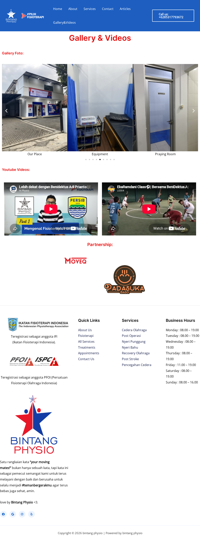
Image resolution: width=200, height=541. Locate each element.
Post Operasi (131, 336)
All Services (86, 341)
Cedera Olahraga (134, 330)
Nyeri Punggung (134, 341)
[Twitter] (12, 514)
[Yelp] (31, 514)
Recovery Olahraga (136, 353)
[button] (6, 110)
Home (57, 9)
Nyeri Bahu (130, 347)
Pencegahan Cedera (136, 365)
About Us (85, 330)
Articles (125, 9)
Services (90, 9)
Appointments (88, 353)
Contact (107, 9)
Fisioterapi (86, 336)
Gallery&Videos (64, 22)
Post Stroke (130, 359)
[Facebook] (3, 514)
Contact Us (86, 359)
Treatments (86, 347)
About (72, 9)
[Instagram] (22, 514)
